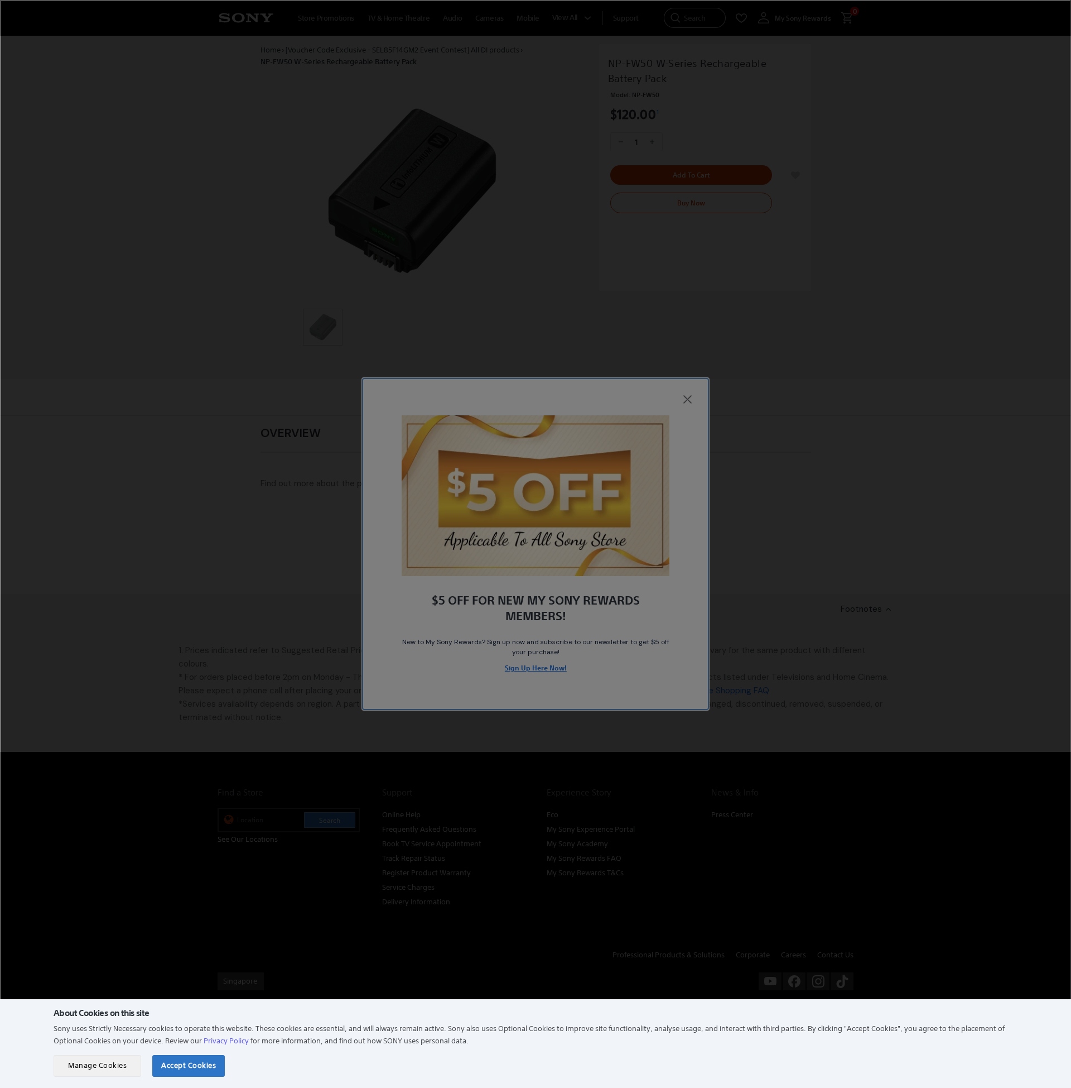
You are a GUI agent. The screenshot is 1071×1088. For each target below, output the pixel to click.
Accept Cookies (188, 1065)
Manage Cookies (97, 1065)
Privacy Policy (226, 1041)
